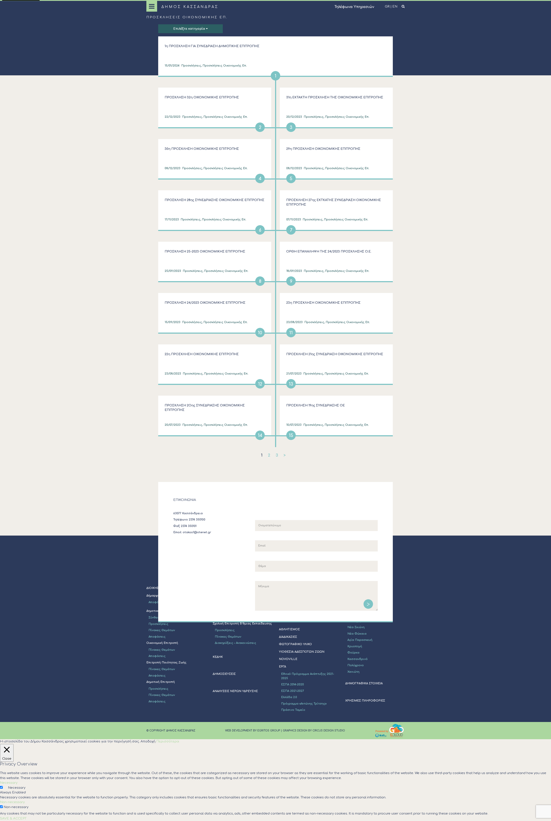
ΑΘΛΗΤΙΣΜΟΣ (289, 629)
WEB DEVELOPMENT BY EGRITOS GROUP (252, 730)
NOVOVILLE (288, 659)
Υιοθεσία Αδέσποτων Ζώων (301, 651)
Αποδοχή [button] (148, 741)
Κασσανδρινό (357, 659)
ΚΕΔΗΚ (218, 656)
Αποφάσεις (157, 636)
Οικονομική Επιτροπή (162, 642)
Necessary (16, 788)
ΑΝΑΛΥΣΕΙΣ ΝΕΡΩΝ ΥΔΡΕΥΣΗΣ (235, 691)
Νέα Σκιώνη (356, 627)
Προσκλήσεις (158, 624)
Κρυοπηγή (354, 646)
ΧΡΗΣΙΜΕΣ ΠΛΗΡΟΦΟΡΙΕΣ (365, 700)
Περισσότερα (167, 741)
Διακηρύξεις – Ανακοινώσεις (235, 642)
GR (387, 6)
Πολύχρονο (355, 665)
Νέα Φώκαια (357, 633)
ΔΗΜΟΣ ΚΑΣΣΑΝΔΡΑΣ (189, 7)
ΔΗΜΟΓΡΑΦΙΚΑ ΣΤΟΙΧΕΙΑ (364, 683)
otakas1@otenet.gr (197, 532)
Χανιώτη (353, 671)
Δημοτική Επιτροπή (160, 681)
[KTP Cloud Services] (390, 730)
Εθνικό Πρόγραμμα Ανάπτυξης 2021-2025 (307, 676)
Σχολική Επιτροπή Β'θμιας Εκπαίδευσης (242, 623)
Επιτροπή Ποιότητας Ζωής (166, 662)
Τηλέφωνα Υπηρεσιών (354, 7)
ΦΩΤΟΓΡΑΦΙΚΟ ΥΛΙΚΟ (295, 644)
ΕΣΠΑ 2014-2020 (292, 684)
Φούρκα (353, 652)
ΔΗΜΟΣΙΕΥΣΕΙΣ (224, 673)
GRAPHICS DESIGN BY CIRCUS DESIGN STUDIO (314, 730)
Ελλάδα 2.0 (289, 697)
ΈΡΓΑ (282, 666)
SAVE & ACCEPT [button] (13, 818)
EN (394, 6)
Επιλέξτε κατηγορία (189, 28)
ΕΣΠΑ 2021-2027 (292, 690)
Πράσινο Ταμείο (293, 709)
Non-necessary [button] (12, 802)
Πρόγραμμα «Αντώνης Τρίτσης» (304, 703)
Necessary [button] (8, 783)
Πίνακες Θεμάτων (162, 630)
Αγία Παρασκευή (359, 639)
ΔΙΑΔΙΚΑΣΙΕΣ (288, 636)
